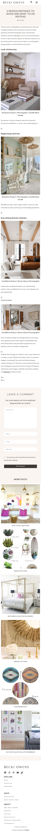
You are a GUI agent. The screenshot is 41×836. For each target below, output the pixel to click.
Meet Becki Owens (11, 807)
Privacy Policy (9, 817)
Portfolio (8, 783)
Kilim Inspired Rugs (20, 707)
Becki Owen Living (11, 800)
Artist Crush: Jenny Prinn (20, 525)
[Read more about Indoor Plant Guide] (20, 549)
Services (7, 811)
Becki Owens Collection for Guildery (20, 616)
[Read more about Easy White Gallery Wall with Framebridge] (20, 730)
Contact (7, 814)
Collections (9, 796)
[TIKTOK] (22, 772)
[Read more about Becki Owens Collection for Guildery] (20, 594)
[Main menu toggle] (36, 2)
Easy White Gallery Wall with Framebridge (20, 752)
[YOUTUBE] (18, 772)
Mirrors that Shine (20, 661)
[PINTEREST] (13, 772)
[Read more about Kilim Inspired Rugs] (20, 684)
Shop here (7, 372)
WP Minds (26, 830)
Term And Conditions (12, 820)
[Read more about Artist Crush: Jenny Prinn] (20, 503)
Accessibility (9, 823)
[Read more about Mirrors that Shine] (20, 639)
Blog (6, 780)
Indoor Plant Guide (20, 571)
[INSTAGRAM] (9, 772)
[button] (31, 2)
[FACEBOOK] (5, 772)
